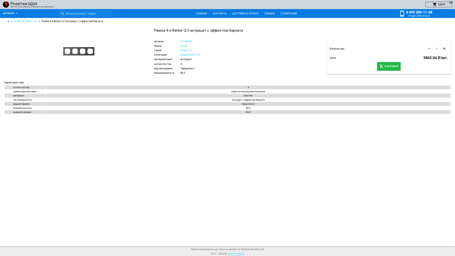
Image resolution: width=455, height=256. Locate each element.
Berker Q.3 (31, 21)
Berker (17, 21)
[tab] (201, 13)
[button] (438, 4)
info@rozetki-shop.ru (419, 16)
